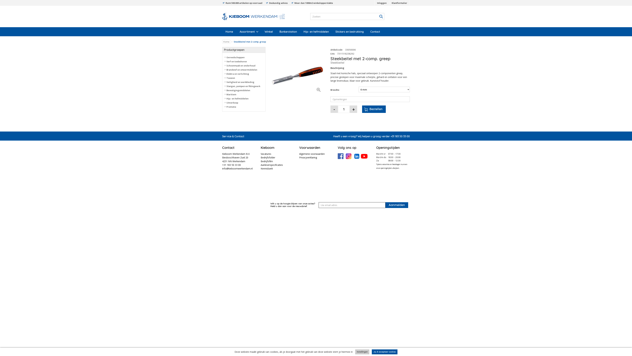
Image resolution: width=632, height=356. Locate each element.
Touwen (230, 77)
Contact (375, 31)
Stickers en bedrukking (349, 31)
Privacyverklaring (308, 157)
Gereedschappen (235, 57)
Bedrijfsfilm (267, 161)
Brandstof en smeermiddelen (241, 69)
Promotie (231, 106)
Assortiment (247, 31)
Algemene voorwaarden (312, 153)
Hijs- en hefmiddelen (316, 31)
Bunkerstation (288, 31)
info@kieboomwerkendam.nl (237, 168)
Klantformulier (399, 2)
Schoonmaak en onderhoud (240, 65)
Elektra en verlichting (237, 73)
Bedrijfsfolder (268, 157)
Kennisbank (267, 168)
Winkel (269, 31)
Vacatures (266, 153)
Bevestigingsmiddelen (238, 90)
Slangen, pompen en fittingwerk (243, 86)
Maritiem (231, 94)
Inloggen (382, 2)
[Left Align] (318, 90)
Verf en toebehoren (236, 61)
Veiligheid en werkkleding (240, 82)
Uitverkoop (232, 102)
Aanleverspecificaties (272, 164)
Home (229, 31)
